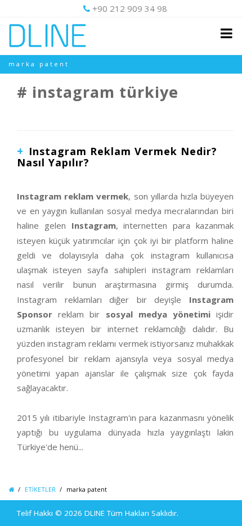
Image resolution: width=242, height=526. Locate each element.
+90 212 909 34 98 (129, 8)
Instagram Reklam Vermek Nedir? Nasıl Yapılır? (117, 156)
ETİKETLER (40, 489)
